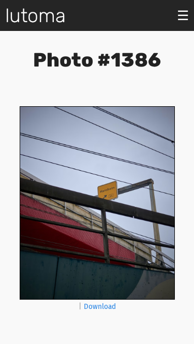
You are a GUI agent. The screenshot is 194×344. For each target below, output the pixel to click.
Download (100, 306)
